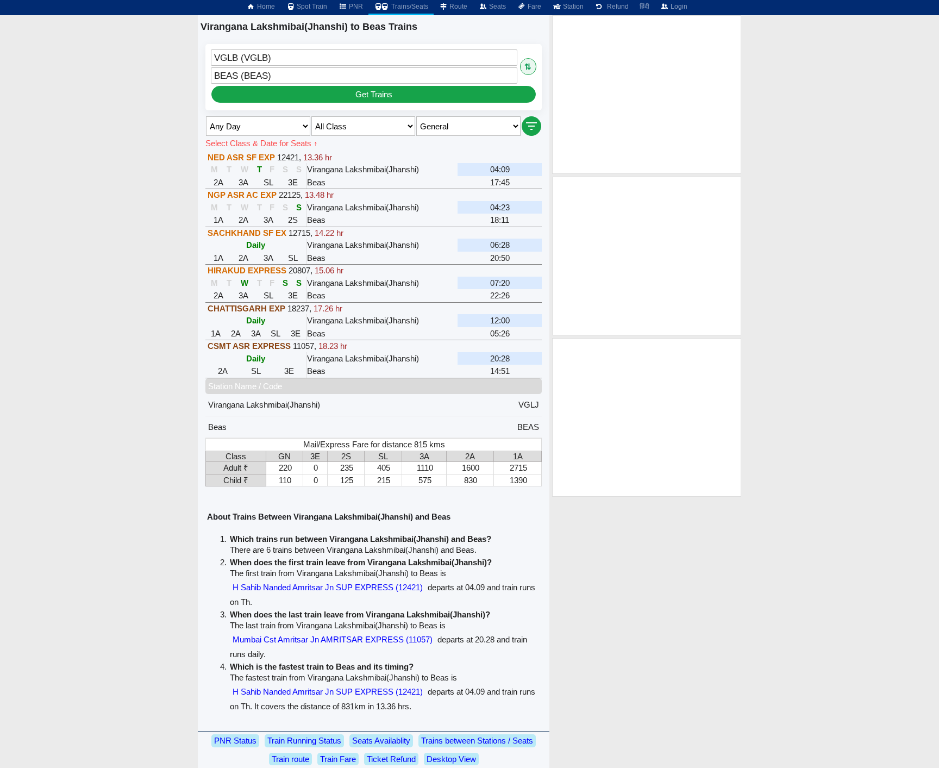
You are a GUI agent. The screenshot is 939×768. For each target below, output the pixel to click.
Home (265, 6)
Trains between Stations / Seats (477, 740)
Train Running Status (304, 740)
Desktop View (451, 759)
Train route (290, 759)
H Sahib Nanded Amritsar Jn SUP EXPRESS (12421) (328, 587)
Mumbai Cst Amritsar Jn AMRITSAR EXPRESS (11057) (333, 639)
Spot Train (311, 6)
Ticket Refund (391, 759)
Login (678, 6)
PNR (355, 6)
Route (457, 6)
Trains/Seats (409, 6)
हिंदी (644, 6)
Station (572, 6)
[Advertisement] (646, 94)
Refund (616, 6)
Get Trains (373, 94)
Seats (496, 6)
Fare (533, 6)
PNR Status (235, 740)
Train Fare (338, 759)
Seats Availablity (381, 740)
